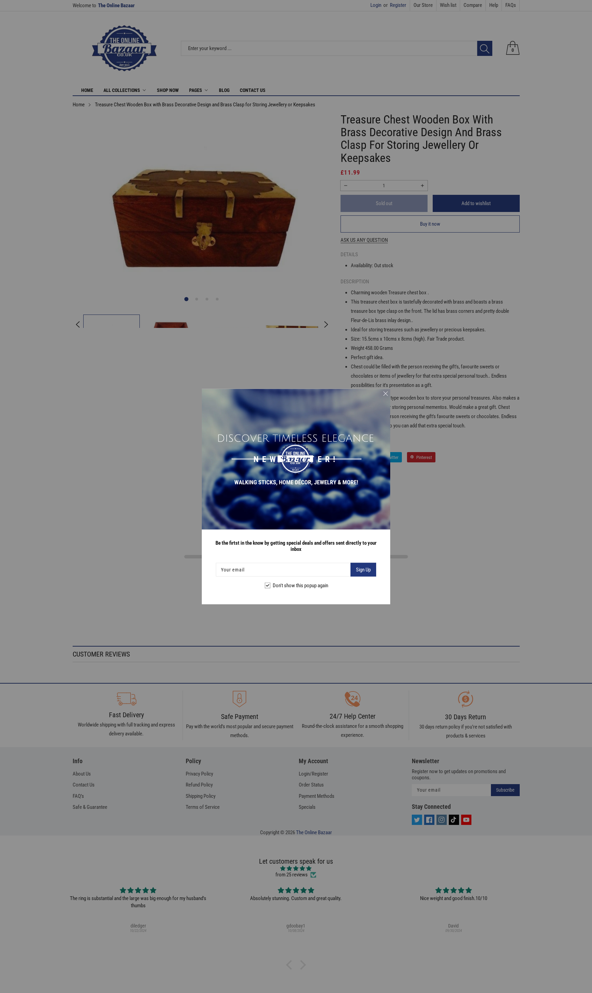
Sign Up (363, 570)
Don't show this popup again (300, 585)
